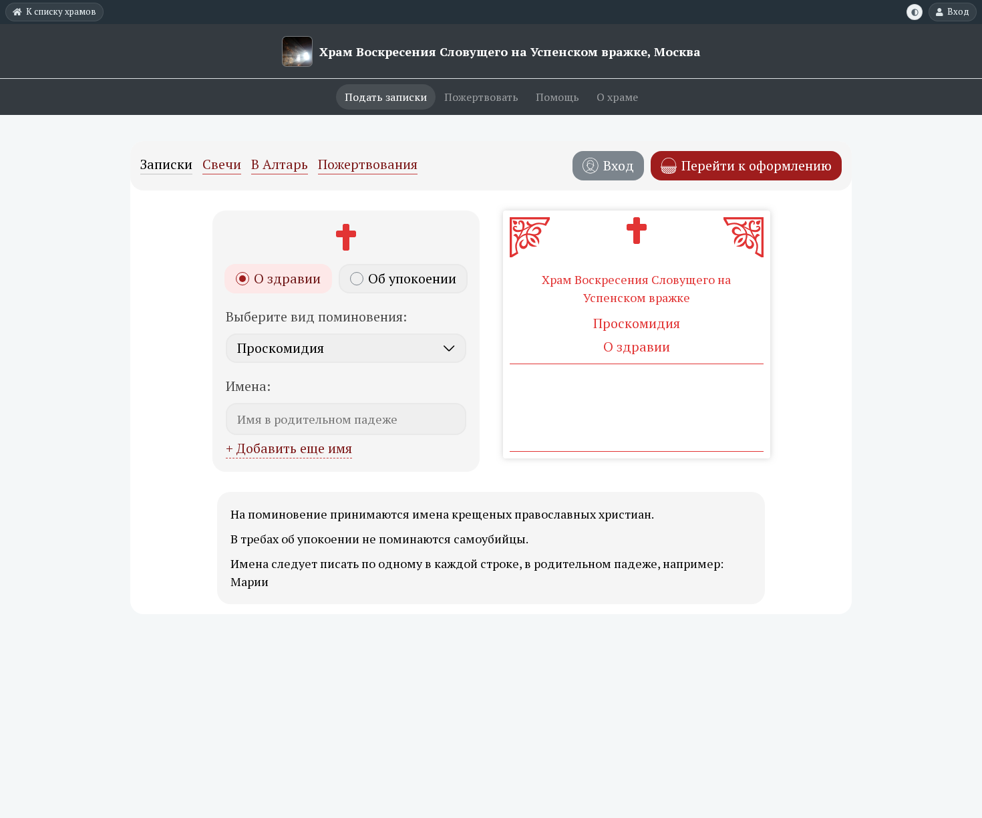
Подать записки (386, 97)
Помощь (557, 97)
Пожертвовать (481, 97)
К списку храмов (61, 11)
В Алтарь (279, 165)
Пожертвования (368, 165)
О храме (617, 97)
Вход (958, 11)
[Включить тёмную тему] (915, 12)
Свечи (221, 165)
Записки (166, 165)
